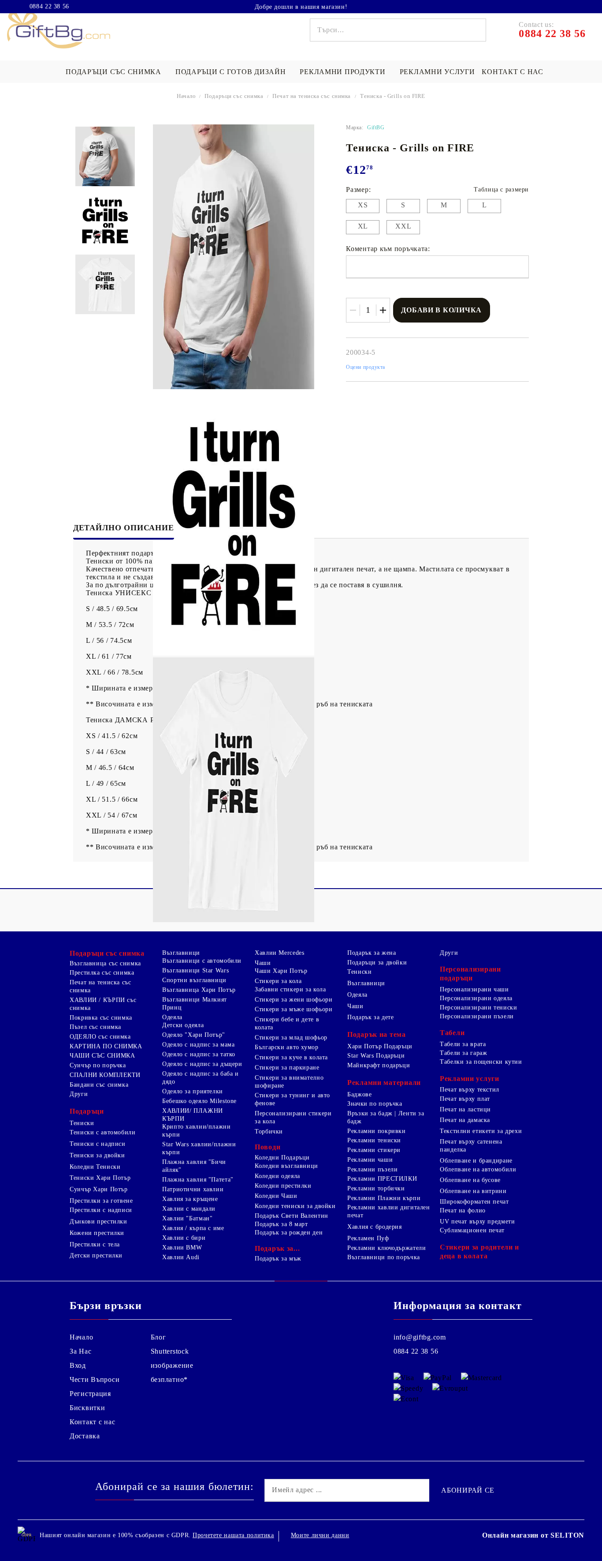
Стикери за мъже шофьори (294, 1009)
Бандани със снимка (99, 1084)
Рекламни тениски (374, 1140)
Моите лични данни (320, 1535)
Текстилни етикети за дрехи (481, 1131)
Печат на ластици (465, 1109)
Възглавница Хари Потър (199, 990)
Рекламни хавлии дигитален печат (388, 1211)
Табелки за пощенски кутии (481, 1061)
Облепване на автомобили (478, 1169)
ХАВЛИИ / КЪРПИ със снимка (103, 1004)
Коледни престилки (283, 1185)
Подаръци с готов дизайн (230, 71)
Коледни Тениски (95, 1166)
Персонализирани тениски (478, 1007)
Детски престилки (96, 1255)
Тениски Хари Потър (100, 1178)
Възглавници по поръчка (383, 1257)
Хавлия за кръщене (190, 1199)
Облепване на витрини (473, 1191)
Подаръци (87, 1111)
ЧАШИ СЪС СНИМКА (102, 1055)
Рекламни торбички (376, 1188)
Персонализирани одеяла (476, 998)
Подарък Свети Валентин (291, 1215)
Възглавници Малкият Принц (194, 1003)
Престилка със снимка (102, 972)
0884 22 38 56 (49, 7)
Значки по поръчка (374, 1103)
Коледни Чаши (276, 1196)
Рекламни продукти (342, 71)
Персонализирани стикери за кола (293, 1117)
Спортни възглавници (194, 980)
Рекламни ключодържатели (386, 1248)
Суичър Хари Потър (99, 1189)
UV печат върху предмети (477, 1221)
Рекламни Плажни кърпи (383, 1198)
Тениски (82, 1123)
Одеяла (172, 1017)
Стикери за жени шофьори (294, 999)
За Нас (80, 1351)
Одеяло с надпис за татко (198, 1054)
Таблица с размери (501, 189)
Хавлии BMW (182, 1247)
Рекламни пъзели (372, 1169)
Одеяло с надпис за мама (198, 1044)
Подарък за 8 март (281, 1224)
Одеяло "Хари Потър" (193, 1035)
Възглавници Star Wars (195, 970)
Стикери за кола (278, 981)
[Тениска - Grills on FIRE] (105, 156)
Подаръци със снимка (113, 71)
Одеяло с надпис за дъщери (202, 1064)
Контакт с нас (512, 71)
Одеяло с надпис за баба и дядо (200, 1077)
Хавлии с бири (183, 1238)
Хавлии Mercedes (279, 952)
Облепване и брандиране (476, 1160)
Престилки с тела (95, 1244)
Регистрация (90, 1393)
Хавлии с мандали (189, 1208)
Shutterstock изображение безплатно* (172, 1365)
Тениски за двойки (97, 1155)
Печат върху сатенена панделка (471, 1145)
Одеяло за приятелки (192, 1091)
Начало (186, 96)
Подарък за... (277, 1248)
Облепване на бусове (470, 1180)
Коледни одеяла (277, 1176)
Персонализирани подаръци (470, 973)
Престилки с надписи (101, 1210)
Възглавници (181, 952)
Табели (452, 1032)
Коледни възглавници (286, 1166)
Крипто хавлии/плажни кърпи (196, 1130)
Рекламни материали (384, 1082)
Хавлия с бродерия (374, 1226)
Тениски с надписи (98, 1144)
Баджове (359, 1094)
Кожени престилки (97, 1233)
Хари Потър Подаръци (379, 1046)
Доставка (85, 1436)
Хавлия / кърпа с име (193, 1228)
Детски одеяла (183, 1025)
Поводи (267, 1147)
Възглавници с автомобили (202, 960)
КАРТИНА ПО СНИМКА (106, 1046)
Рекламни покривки (376, 1131)
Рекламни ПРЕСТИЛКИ (382, 1178)
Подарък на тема (376, 1034)
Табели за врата (463, 1044)
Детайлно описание (123, 527)
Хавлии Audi (181, 1257)
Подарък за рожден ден (289, 1232)
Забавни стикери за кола (290, 989)
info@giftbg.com (420, 1337)
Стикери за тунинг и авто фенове (292, 1099)
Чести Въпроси (94, 1379)
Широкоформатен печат (474, 1201)
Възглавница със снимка (105, 963)
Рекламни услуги (437, 71)
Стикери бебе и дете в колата (287, 1023)
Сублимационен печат (472, 1230)
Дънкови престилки (98, 1221)
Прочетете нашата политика (233, 1535)
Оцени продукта (365, 367)
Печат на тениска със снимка (311, 96)
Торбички (269, 1131)
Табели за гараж (463, 1053)
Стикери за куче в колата (291, 1057)
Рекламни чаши (370, 1159)
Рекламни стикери (374, 1150)
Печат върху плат (465, 1099)
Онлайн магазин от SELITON (533, 1535)
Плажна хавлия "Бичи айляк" (194, 1166)
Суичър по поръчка (98, 1065)
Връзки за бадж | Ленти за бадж (385, 1117)
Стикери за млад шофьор (291, 1037)
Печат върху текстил (469, 1089)
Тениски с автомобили (103, 1132)
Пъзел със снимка (95, 1027)
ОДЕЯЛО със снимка (100, 1036)
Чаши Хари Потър (281, 971)
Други (79, 1094)
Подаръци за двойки (377, 962)
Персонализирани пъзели (477, 1016)
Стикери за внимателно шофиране (289, 1081)
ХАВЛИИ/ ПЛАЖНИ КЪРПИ (192, 1114)
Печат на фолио (463, 1210)
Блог (158, 1337)
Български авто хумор (287, 1047)
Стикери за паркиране (287, 1067)
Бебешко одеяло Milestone (199, 1101)
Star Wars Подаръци (376, 1055)
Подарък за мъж (278, 1258)
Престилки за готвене (101, 1200)
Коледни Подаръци (282, 1157)
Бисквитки (87, 1407)
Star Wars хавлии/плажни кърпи (199, 1148)
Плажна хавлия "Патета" (198, 1179)
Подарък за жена (371, 952)
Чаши (263, 963)
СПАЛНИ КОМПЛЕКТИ (105, 1075)
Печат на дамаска (465, 1120)
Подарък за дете (370, 1017)
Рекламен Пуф (368, 1238)
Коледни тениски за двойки (295, 1206)
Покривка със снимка (101, 1017)
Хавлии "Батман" (187, 1218)
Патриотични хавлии (192, 1189)
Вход (78, 1365)
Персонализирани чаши (474, 989)
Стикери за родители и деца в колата (479, 1251)
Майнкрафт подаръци (378, 1065)
